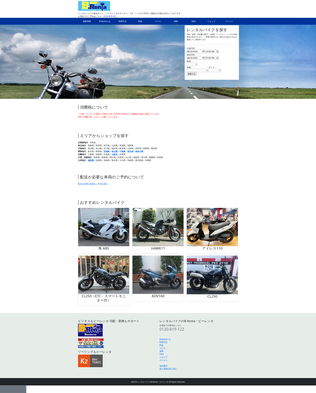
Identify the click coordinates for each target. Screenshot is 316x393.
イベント (229, 21)
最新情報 (87, 21)
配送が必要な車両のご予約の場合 (93, 183)
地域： (190, 61)
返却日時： (192, 54)
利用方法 (122, 21)
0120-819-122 (110, 16)
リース (158, 21)
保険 (176, 21)
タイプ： (212, 67)
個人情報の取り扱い (168, 368)
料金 (140, 21)
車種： (190, 67)
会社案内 (163, 365)
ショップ (211, 21)
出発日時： (192, 48)
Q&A (193, 21)
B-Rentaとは (104, 21)
